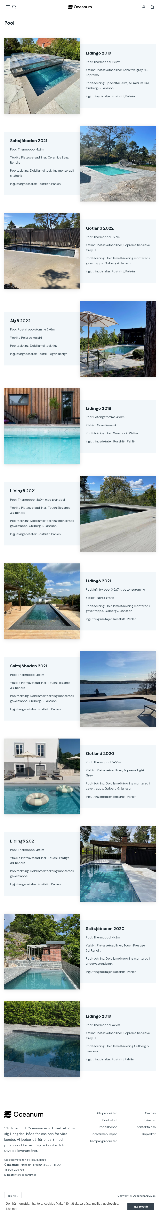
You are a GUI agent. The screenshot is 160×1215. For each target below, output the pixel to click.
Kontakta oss (146, 1127)
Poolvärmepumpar (104, 1134)
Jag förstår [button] (140, 1206)
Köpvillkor (149, 1134)
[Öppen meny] (8, 7)
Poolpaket (109, 1120)
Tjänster (150, 1120)
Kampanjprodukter (103, 1141)
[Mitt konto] (144, 7)
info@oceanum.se (25, 1174)
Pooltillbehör (108, 1127)
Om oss (150, 1113)
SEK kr (12, 1196)
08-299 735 (16, 1169)
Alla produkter (106, 1113)
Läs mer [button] (11, 1209)
